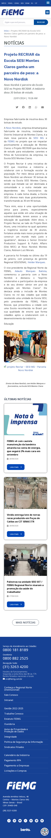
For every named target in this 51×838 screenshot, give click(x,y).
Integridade (10, 736)
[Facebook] (31, 820)
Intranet (8, 700)
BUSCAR (41, 22)
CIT (36, 3)
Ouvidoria (9, 724)
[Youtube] (20, 820)
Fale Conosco (11, 694)
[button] (48, 2)
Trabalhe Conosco (13, 713)
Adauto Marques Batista (30, 271)
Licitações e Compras (15, 770)
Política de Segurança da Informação (23, 741)
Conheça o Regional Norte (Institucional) (18, 688)
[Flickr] (36, 820)
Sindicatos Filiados (14, 747)
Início (4, 3)
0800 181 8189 (15, 649)
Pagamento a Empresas (16, 765)
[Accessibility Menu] (44, 831)
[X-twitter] (25, 820)
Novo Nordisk (13, 127)
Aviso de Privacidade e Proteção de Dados (16, 730)
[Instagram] (9, 820)
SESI (22, 3)
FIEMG (10, 3)
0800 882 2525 (15, 658)
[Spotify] (42, 820)
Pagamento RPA (12, 760)
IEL (32, 3)
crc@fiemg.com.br (14, 679)
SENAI (27, 3)
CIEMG (16, 3)
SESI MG (38, 138)
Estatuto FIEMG (12, 718)
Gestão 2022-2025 (13, 708)
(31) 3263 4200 (15, 666)
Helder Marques (36, 262)
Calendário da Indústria (16, 755)
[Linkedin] (14, 820)
